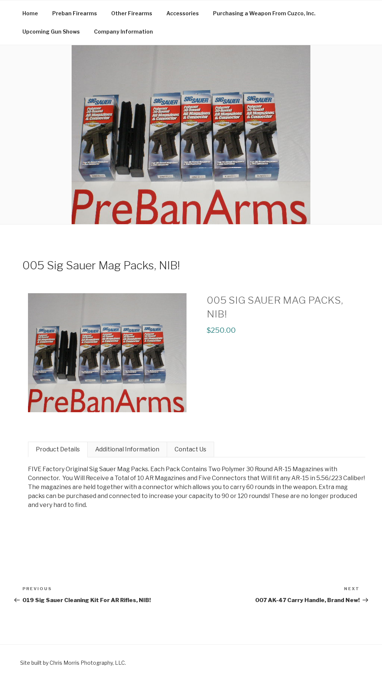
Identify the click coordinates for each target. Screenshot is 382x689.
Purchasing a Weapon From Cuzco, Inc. (264, 13)
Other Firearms (131, 13)
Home (30, 13)
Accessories (182, 13)
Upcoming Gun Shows (51, 31)
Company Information (123, 31)
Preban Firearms (74, 13)
